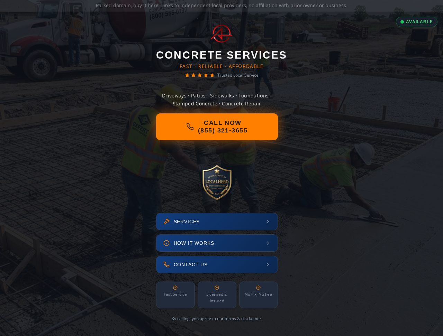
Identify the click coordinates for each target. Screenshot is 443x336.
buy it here (146, 5)
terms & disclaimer (243, 318)
